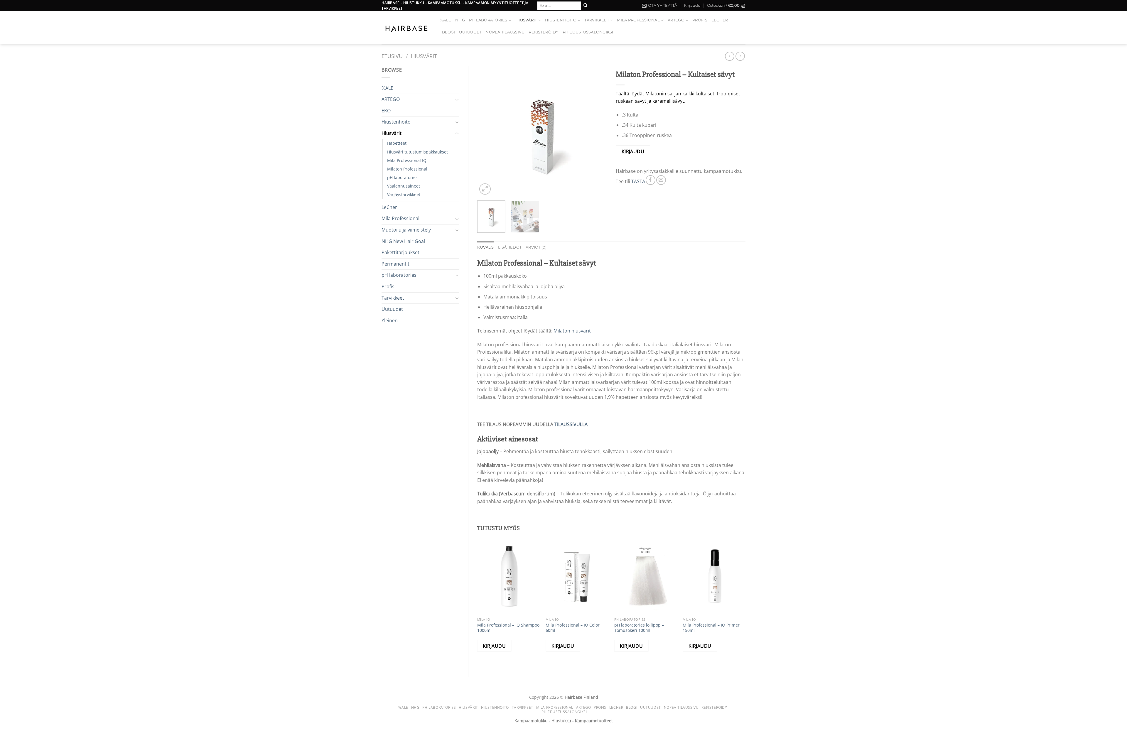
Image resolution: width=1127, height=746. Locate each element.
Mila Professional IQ (406, 160)
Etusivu (392, 56)
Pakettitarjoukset (400, 252)
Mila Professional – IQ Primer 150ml (711, 627)
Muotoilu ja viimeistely (406, 230)
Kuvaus (485, 247)
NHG (460, 20)
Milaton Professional (407, 169)
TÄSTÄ (638, 181)
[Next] (597, 131)
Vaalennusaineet (403, 186)
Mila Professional (638, 20)
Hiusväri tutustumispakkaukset (417, 152)
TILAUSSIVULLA (571, 424)
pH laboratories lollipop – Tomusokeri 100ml (639, 627)
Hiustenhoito (560, 20)
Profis (699, 20)
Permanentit (395, 264)
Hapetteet (396, 143)
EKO (386, 110)
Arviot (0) (536, 247)
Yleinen (390, 320)
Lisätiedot (510, 247)
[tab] (485, 247)
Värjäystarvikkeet (403, 194)
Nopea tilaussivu (504, 32)
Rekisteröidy (543, 32)
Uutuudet (392, 309)
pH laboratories (488, 20)
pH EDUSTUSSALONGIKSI (588, 32)
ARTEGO (676, 20)
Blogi (448, 32)
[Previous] (487, 131)
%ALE (445, 20)
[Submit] (585, 5)
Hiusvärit (526, 20)
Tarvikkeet (596, 20)
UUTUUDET (470, 32)
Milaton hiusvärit (572, 331)
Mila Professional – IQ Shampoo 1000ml (508, 627)
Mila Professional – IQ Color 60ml (573, 627)
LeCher (719, 20)
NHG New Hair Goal (403, 241)
